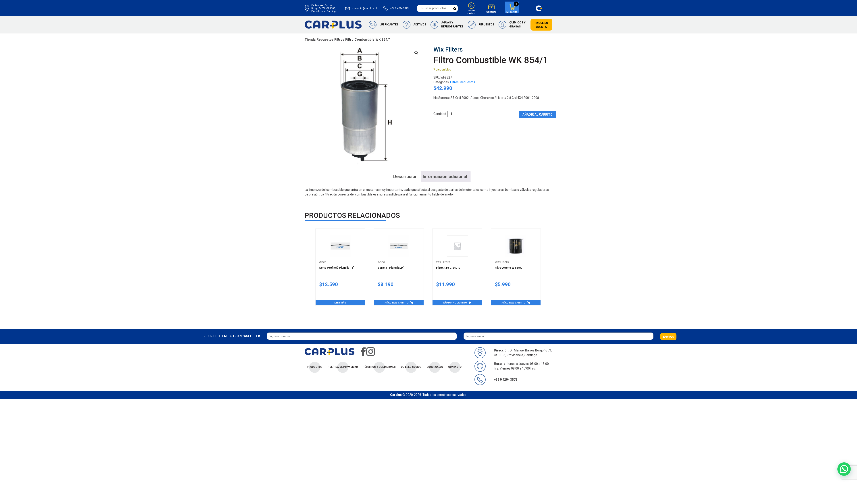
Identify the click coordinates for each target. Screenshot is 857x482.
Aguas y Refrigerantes (452, 24)
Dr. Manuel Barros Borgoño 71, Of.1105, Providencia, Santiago (324, 8)
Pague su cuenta (541, 25)
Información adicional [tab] (445, 176)
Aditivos (419, 24)
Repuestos (486, 24)
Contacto (491, 11)
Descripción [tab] (405, 176)
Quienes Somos (411, 367)
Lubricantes (388, 24)
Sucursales (434, 367)
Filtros (339, 39)
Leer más (340, 302)
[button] (416, 53)
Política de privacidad (343, 367)
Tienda (310, 39)
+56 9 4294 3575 (399, 8)
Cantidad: (440, 114)
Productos (314, 367)
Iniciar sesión (471, 12)
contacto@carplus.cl (364, 8)
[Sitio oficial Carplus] (333, 24)
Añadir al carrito (537, 114)
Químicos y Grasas (517, 24)
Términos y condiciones (379, 367)
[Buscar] (455, 9)
